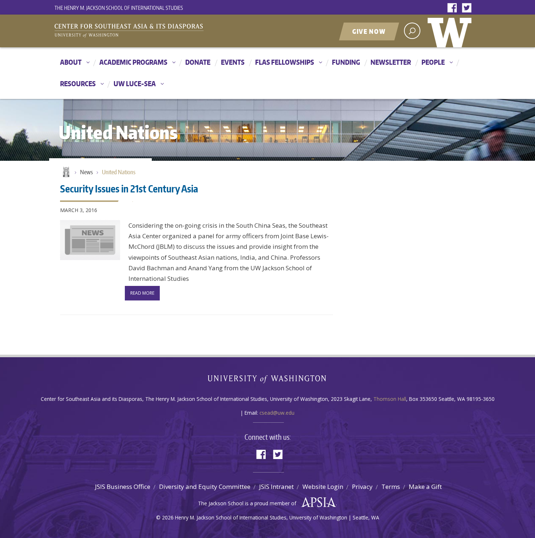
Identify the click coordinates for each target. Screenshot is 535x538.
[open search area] (412, 31)
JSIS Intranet (276, 486)
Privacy (362, 486)
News (86, 172)
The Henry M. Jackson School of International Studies (119, 8)
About (71, 62)
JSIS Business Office (122, 486)
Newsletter (390, 62)
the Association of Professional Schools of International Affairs (317, 502)
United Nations (118, 172)
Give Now (369, 31)
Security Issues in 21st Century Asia (129, 188)
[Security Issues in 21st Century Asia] (90, 240)
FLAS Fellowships (284, 62)
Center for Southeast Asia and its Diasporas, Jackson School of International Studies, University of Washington (136, 32)
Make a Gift (425, 486)
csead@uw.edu (276, 412)
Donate (197, 62)
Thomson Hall (389, 398)
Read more (142, 293)
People (433, 62)
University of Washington (451, 31)
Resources (78, 83)
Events (233, 62)
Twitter (468, 8)
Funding (346, 62)
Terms (390, 486)
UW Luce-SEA (135, 83)
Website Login (322, 486)
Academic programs (133, 62)
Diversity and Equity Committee (204, 486)
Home (65, 172)
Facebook (453, 8)
